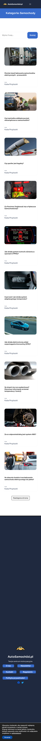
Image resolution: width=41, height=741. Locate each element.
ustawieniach (16, 733)
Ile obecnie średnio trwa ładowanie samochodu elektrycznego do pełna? (19, 478)
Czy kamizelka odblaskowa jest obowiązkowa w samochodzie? (17, 119)
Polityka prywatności (15, 678)
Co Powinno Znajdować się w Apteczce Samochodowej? (20, 208)
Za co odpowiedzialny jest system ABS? (20, 434)
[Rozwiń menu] (30, 4)
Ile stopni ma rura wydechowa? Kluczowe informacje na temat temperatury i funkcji (16, 389)
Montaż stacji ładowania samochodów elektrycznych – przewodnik (19, 74)
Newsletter (26, 666)
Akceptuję (7, 737)
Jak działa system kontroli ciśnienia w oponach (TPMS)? (19, 253)
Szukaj (3, 29)
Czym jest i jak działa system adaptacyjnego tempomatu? (15, 298)
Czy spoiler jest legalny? (14, 163)
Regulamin (28, 672)
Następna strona (20, 498)
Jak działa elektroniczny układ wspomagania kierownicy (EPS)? (17, 343)
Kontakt (9, 672)
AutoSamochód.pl (15, 4)
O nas (8, 666)
